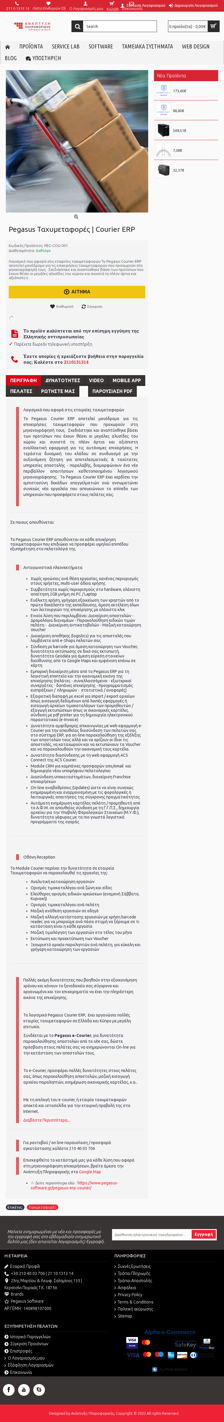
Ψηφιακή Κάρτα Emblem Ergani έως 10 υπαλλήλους (194, 105)
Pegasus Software (27, 1301)
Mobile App (127, 380)
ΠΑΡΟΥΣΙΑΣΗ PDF (112, 391)
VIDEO (96, 380)
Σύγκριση (94, 306)
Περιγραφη (23, 380)
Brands (17, 1294)
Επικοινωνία (21, 1372)
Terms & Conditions (135, 1302)
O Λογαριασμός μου (26, 1358)
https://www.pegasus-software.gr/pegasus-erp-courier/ (74, 1185)
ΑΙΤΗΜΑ (80, 291)
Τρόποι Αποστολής (135, 1280)
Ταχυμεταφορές (43, 1207)
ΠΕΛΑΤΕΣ (21, 391)
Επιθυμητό (65, 306)
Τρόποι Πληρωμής (134, 1273)
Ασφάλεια (127, 1287)
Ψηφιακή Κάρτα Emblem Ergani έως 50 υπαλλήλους (194, 85)
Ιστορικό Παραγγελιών (30, 1336)
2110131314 (76, 362)
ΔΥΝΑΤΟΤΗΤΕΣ (63, 380)
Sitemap (125, 1316)
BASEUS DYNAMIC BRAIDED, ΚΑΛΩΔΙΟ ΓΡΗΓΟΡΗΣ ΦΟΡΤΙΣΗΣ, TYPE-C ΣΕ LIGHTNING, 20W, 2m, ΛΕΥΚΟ (194, 145)
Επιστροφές (21, 1351)
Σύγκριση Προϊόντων (29, 1343)
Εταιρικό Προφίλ (25, 1266)
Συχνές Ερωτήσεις (134, 1266)
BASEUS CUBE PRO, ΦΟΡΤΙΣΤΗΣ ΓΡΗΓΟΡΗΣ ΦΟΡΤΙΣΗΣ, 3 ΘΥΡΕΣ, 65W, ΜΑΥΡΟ (194, 165)
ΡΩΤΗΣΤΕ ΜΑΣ (58, 391)
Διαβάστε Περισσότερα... (46, 1120)
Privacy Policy (130, 1294)
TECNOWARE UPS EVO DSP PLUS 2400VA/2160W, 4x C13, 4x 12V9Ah (194, 125)
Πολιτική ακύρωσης (135, 1309)
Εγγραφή (204, 1234)
